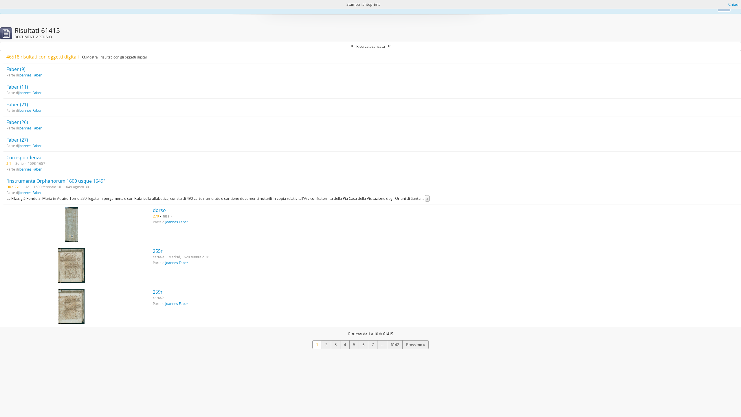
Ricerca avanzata (370, 46)
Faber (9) (15, 69)
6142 (395, 344)
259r (158, 292)
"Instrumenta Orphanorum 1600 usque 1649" (55, 181)
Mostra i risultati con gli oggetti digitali (116, 57)
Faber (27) (17, 140)
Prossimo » (415, 344)
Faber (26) (17, 122)
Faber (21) (17, 104)
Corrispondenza (23, 157)
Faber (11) (17, 87)
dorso (159, 210)
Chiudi (733, 4)
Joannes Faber (30, 75)
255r (158, 251)
